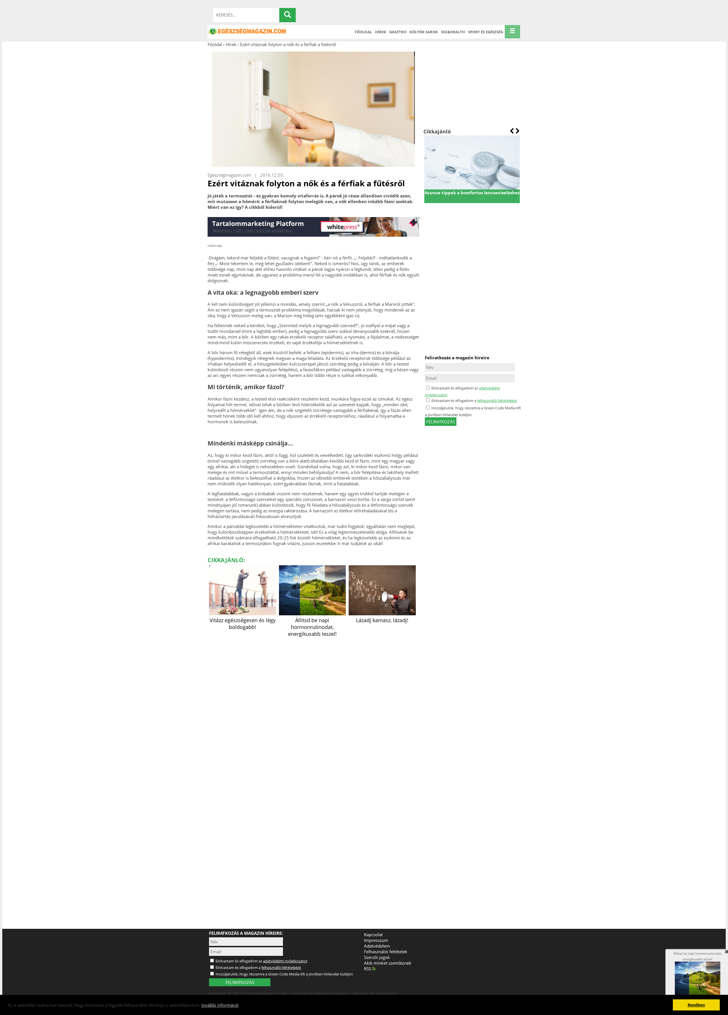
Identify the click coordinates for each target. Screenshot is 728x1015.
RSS (368, 968)
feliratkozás (440, 421)
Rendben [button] (696, 1005)
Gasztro (397, 31)
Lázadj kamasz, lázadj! (382, 620)
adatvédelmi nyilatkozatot (285, 961)
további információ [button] (220, 1005)
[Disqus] (313, 710)
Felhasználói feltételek (385, 951)
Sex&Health (453, 31)
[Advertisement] (471, 87)
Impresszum (376, 940)
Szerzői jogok (377, 957)
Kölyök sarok (424, 31)
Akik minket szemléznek (387, 963)
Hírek (380, 31)
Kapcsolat (373, 934)
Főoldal (363, 31)
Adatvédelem (377, 946)
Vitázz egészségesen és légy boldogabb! (243, 623)
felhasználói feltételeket (497, 400)
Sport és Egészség (485, 31)
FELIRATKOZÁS (240, 982)
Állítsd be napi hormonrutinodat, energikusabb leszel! (312, 627)
